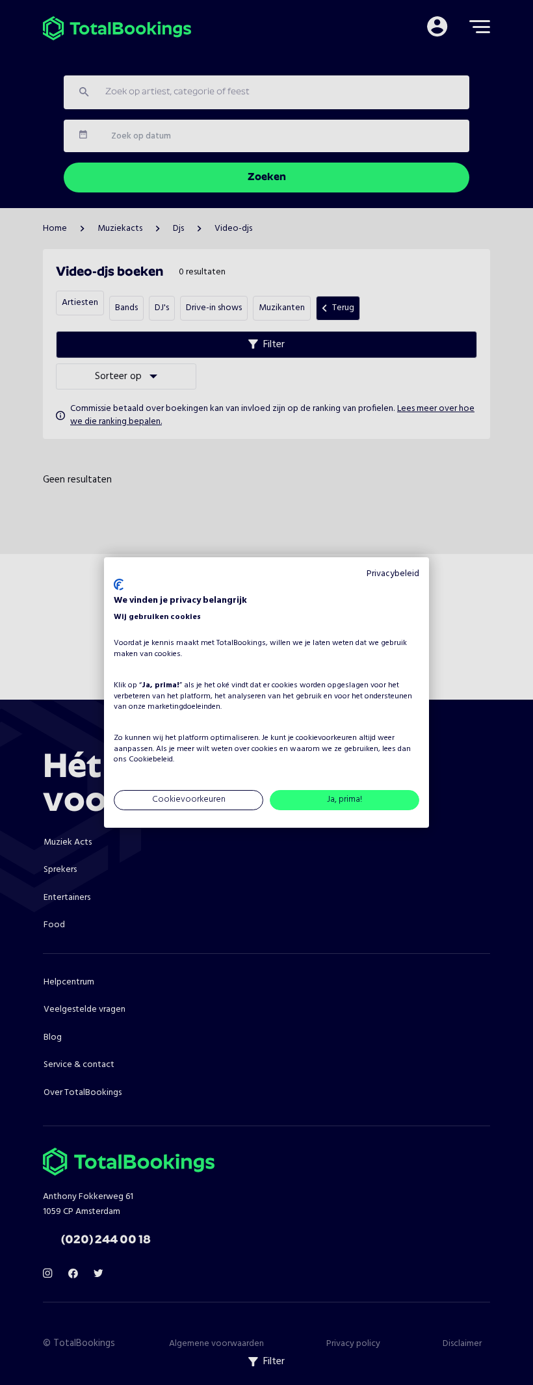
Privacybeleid (393, 573)
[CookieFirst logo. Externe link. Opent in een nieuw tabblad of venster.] (119, 584)
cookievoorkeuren (326, 738)
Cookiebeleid (151, 760)
